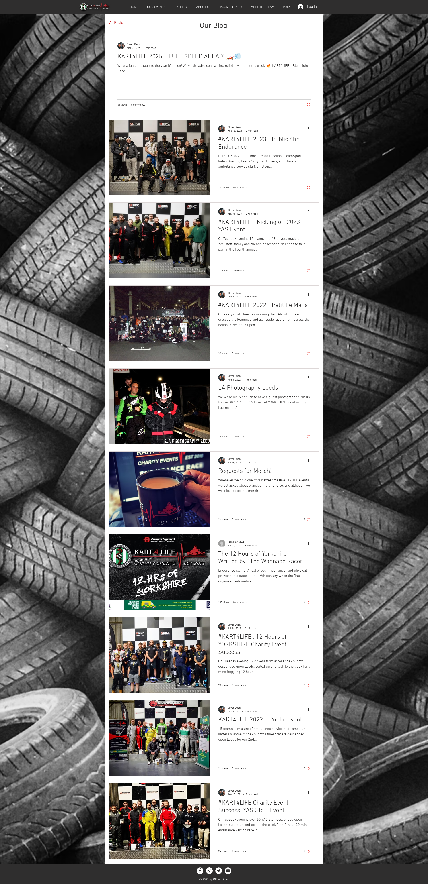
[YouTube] (228, 870)
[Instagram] (209, 870)
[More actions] (310, 46)
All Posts (116, 23)
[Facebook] (200, 870)
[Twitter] (218, 870)
